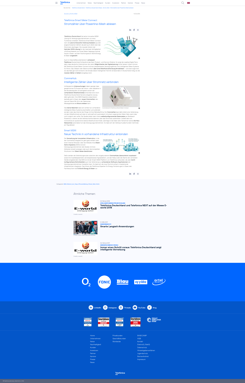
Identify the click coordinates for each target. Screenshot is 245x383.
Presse (137, 3)
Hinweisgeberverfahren (146, 350)
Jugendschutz (142, 353)
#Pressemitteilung (83, 184)
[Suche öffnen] (183, 3)
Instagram (113, 308)
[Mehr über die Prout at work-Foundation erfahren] (154, 322)
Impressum (141, 359)
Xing (154, 308)
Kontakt (140, 341)
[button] (130, 30)
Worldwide (117, 341)
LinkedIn (97, 308)
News (143, 3)
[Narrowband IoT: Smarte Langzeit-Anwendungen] (122, 228)
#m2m (97, 184)
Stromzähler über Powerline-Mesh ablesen (122, 8)
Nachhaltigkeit (98, 3)
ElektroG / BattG (143, 344)
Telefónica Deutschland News (94, 8)
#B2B (65, 184)
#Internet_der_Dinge (72, 184)
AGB (139, 338)
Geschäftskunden (119, 338)
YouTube (141, 308)
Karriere (130, 3)
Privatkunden (117, 335)
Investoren (115, 3)
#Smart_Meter (92, 184)
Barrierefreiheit (143, 356)
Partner (123, 3)
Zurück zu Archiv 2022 (70, 14)
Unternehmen (81, 3)
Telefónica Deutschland (78, 8)
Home (92, 335)
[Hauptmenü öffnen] (56, 3)
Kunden (107, 3)
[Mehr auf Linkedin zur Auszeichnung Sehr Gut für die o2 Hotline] (120, 322)
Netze (90, 3)
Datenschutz (142, 347)
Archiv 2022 (106, 8)
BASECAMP (142, 335)
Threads (127, 308)
